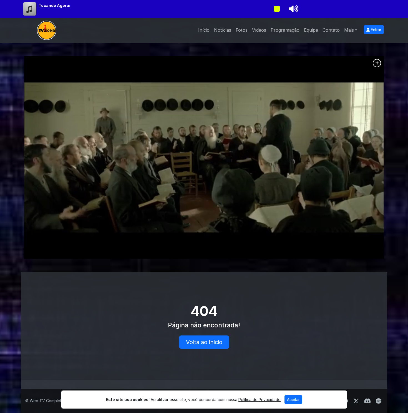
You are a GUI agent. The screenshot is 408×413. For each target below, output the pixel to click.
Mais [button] (349, 30)
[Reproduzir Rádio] (277, 9)
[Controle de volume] (292, 9)
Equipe (311, 30)
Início (204, 30)
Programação (285, 30)
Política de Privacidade (259, 399)
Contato (331, 30)
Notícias (222, 30)
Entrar (375, 29)
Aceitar (293, 399)
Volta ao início (204, 342)
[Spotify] (378, 401)
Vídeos (259, 30)
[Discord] (367, 401)
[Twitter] (356, 401)
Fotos (242, 30)
